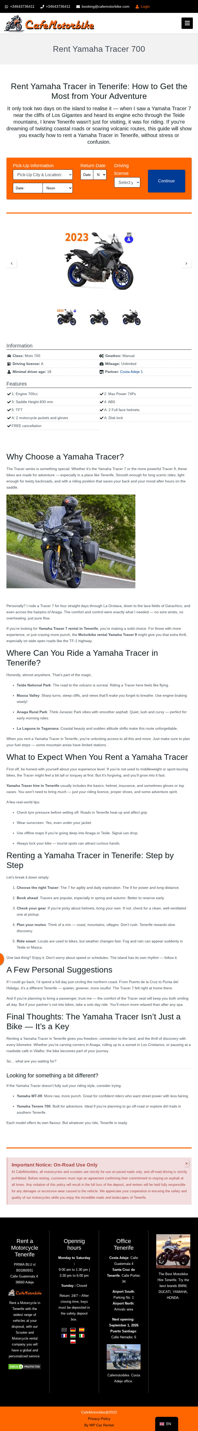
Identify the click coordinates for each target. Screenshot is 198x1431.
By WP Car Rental (99, 1425)
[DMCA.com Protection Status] (25, 1366)
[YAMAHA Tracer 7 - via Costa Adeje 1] (99, 260)
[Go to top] (189, 1397)
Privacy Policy (99, 1419)
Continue (166, 181)
